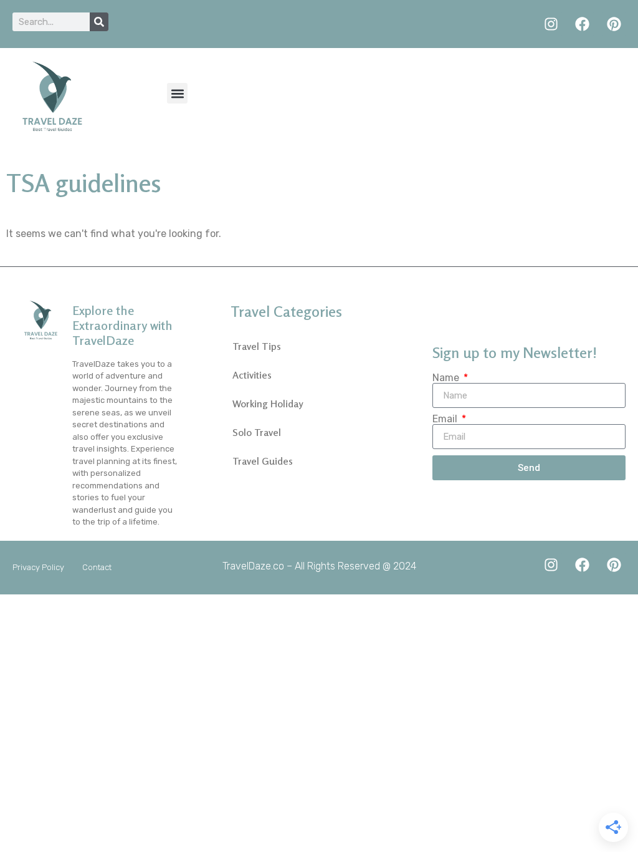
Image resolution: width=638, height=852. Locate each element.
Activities (252, 375)
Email (446, 419)
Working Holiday (267, 403)
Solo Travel (256, 432)
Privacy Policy (38, 567)
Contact (97, 567)
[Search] (99, 21)
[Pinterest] (614, 24)
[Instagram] (551, 24)
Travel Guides (262, 461)
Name (447, 378)
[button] (177, 93)
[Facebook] (582, 24)
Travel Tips (256, 346)
